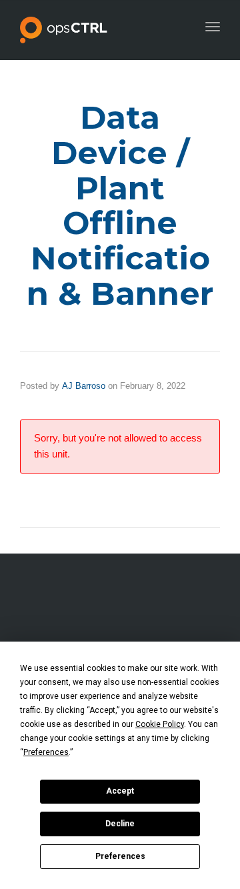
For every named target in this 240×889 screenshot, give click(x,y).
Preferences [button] (46, 752)
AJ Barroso (83, 386)
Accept (120, 791)
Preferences (120, 856)
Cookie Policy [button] (159, 724)
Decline (120, 823)
